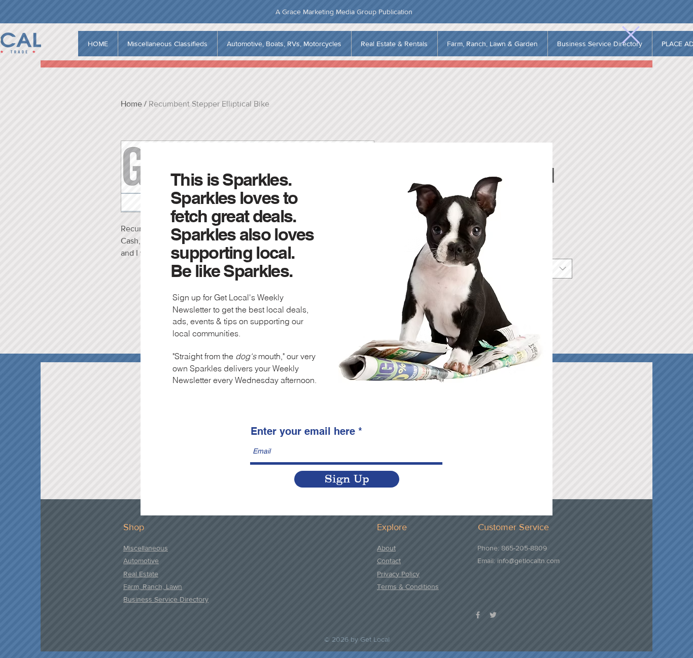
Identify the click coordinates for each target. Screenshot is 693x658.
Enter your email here (303, 431)
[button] (631, 34)
